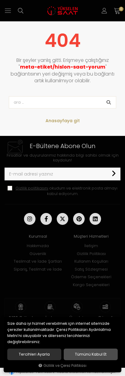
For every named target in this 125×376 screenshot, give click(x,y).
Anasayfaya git (63, 121)
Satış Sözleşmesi (91, 269)
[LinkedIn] (95, 219)
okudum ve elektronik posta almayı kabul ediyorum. (66, 191)
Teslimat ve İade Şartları (38, 261)
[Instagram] (29, 219)
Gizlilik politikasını (31, 188)
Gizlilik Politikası (91, 254)
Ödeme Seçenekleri (91, 277)
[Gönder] (113, 174)
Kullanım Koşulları (91, 261)
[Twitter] (62, 219)
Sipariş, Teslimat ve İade (38, 269)
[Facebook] (46, 219)
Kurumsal (38, 236)
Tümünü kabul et (90, 354)
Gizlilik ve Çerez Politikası (64, 365)
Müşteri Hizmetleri (91, 236)
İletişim (91, 246)
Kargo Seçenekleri (91, 285)
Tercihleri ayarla (34, 354)
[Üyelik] (104, 10)
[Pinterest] (79, 219)
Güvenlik (37, 254)
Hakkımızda (38, 246)
